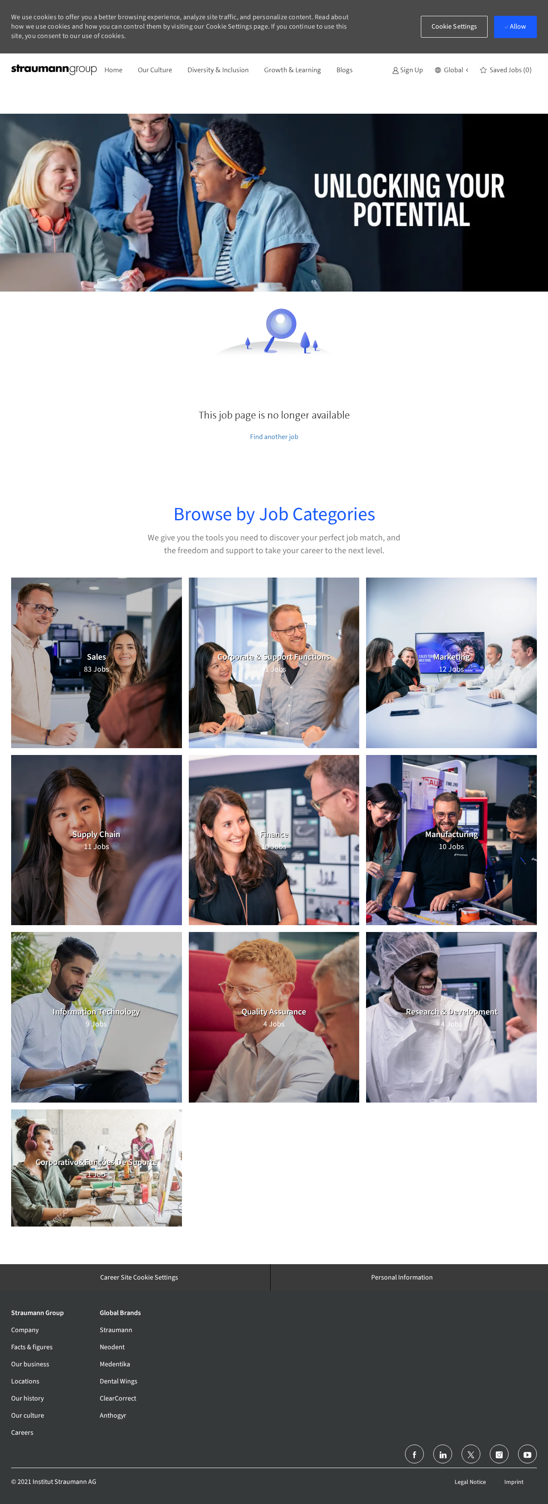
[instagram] (499, 1454)
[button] (451, 70)
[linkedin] (442, 1454)
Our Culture (155, 69)
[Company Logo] (54, 70)
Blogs (345, 69)
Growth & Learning (292, 69)
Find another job (274, 436)
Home (113, 69)
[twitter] (471, 1454)
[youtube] (527, 1454)
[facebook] (414, 1454)
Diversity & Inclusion (218, 69)
